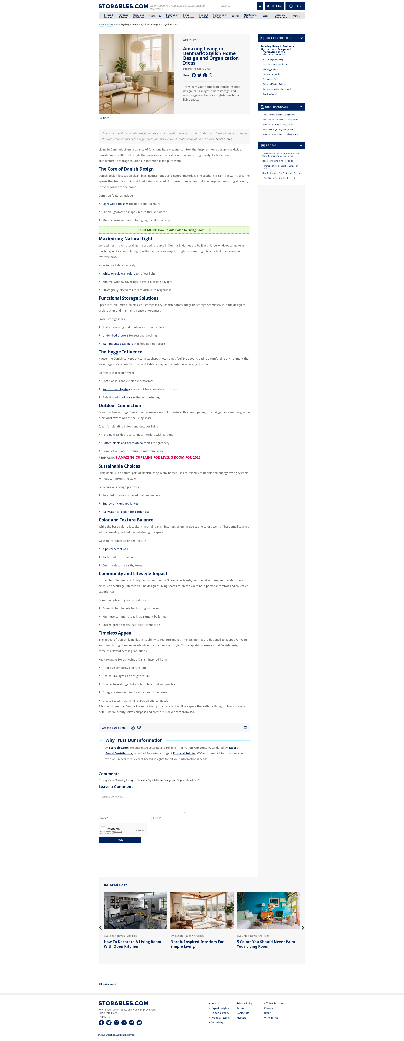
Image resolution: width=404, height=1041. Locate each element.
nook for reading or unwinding (139, 397)
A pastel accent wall (115, 549)
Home (101, 24)
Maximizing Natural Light (274, 59)
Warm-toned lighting (116, 389)
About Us (214, 1003)
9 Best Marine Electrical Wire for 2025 (278, 178)
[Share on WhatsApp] (211, 75)
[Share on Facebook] (194, 75)
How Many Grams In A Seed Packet (277, 161)
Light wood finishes (115, 203)
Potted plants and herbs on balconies (127, 443)
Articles (110, 24)
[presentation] (100, 927)
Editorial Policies (184, 753)
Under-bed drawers (115, 335)
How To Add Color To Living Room (181, 230)
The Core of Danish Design (274, 55)
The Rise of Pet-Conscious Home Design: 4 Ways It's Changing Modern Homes (280, 155)
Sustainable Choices (271, 79)
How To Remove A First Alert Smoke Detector (281, 173)
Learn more (223, 139)
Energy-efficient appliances (120, 503)
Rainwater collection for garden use (126, 511)
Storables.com (119, 747)
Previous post (108, 984)
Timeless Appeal (270, 94)
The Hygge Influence (271, 69)
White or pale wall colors (119, 273)
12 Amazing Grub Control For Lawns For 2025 (280, 167)
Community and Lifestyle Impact (277, 89)
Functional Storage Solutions (275, 64)
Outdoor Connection (272, 74)
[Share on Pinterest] (205, 75)
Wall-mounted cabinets (118, 343)
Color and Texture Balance (274, 84)
